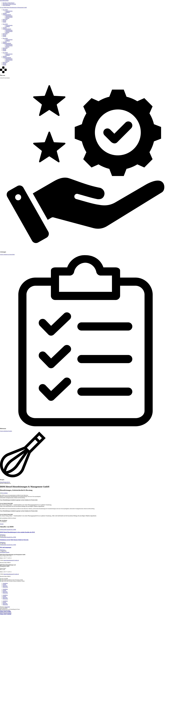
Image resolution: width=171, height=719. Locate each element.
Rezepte (4, 20)
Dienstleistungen (8, 15)
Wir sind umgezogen (5, 547)
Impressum (5, 585)
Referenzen (5, 19)
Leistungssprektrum (7, 14)
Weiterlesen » (3, 534)
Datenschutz (5, 587)
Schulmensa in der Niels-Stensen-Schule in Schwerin (14, 539)
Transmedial (7, 606)
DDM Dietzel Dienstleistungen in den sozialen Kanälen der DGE (17, 532)
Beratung (7, 18)
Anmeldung (5, 583)
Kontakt (4, 21)
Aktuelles (5, 13)
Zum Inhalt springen (4, 0)
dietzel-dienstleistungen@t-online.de (11, 560)
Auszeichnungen (8, 11)
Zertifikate (7, 12)
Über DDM (5, 9)
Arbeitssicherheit (8, 17)
